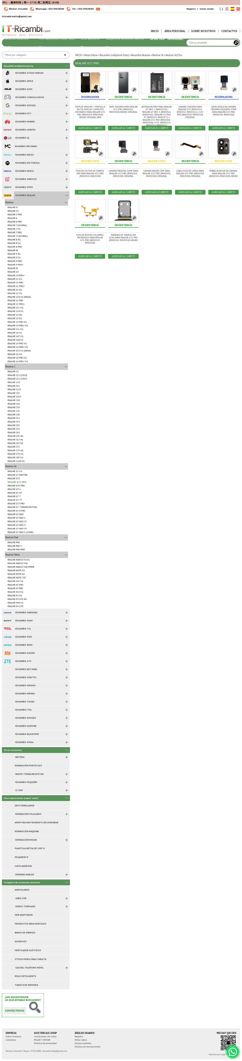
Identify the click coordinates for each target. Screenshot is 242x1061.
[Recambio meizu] (7, 155)
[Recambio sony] (7, 620)
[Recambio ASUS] (7, 89)
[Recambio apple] (7, 81)
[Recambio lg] (7, 138)
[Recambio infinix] (7, 693)
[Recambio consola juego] (7, 97)
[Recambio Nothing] (7, 669)
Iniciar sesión (207, 8)
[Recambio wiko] (7, 645)
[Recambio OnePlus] (7, 179)
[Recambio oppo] (7, 187)
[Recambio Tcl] (7, 629)
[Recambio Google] (7, 105)
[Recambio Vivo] (7, 637)
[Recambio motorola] (7, 163)
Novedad (175, 38)
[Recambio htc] (7, 113)
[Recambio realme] (7, 195)
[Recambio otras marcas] (7, 73)
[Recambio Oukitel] (7, 677)
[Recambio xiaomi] (7, 653)
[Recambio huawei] (7, 121)
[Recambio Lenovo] (7, 130)
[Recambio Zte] (7, 661)
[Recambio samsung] (7, 612)
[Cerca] (236, 42)
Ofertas (157, 38)
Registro (191, 8)
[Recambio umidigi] (7, 685)
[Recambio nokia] (7, 171)
